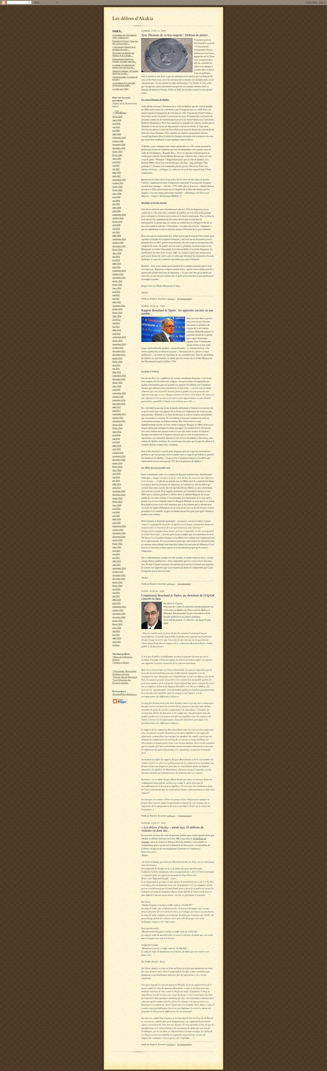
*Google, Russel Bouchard (124, 676)
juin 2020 (116, 516)
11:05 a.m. (171, 816)
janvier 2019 (117, 463)
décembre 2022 (118, 617)
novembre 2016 (118, 400)
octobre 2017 (117, 418)
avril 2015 (116, 365)
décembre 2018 (118, 460)
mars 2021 (116, 547)
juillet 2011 (116, 302)
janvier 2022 (117, 582)
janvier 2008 (117, 187)
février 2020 (117, 502)
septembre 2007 (119, 180)
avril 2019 (116, 474)
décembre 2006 (118, 148)
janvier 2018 (117, 425)
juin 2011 (116, 299)
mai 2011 (116, 295)
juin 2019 (116, 481)
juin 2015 (116, 369)
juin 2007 (116, 169)
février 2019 (117, 467)
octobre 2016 (117, 397)
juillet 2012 (116, 330)
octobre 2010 (117, 274)
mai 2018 (116, 439)
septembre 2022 (119, 607)
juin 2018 (116, 442)
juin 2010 (116, 260)
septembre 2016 (119, 393)
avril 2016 (116, 390)
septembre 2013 (119, 344)
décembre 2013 (118, 355)
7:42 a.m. (171, 299)
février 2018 (117, 428)
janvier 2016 (117, 383)
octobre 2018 (117, 453)
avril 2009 (116, 225)
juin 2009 (116, 232)
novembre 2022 (118, 614)
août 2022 (116, 603)
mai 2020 (116, 512)
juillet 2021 (116, 561)
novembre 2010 (118, 278)
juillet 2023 (116, 638)
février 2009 (117, 222)
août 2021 (116, 565)
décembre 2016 (118, 404)
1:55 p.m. (171, 584)
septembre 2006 (119, 138)
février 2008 (117, 190)
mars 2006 (116, 120)
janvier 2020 (117, 498)
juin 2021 (116, 558)
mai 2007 (116, 166)
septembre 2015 (119, 376)
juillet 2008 (116, 208)
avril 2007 (116, 162)
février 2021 (117, 544)
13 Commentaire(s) (184, 299)
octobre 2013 (117, 348)
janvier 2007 (117, 152)
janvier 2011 (117, 281)
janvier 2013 (117, 341)
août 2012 (116, 334)
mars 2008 (116, 194)
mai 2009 (116, 229)
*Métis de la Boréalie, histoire (122, 658)
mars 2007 (116, 159)
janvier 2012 (117, 309)
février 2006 (117, 117)
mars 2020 (116, 505)
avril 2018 (116, 435)
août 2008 (116, 211)
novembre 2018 (118, 456)
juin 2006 (116, 131)
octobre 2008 (117, 218)
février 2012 (117, 313)
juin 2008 (116, 204)
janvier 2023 (117, 621)
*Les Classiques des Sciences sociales (121, 681)
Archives (116, 645)
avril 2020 (116, 509)
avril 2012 (116, 320)
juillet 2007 (116, 173)
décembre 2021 (118, 579)
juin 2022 (116, 596)
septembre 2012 (119, 337)
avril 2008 (116, 197)
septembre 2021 (119, 568)
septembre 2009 (119, 239)
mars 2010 (116, 253)
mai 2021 (116, 554)
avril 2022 (116, 589)
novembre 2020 (118, 533)
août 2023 (116, 642)
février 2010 (117, 250)
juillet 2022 (116, 600)
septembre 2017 (119, 414)
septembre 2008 (119, 215)
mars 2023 (116, 628)
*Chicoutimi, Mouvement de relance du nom (124, 673)
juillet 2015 (116, 372)
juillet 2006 (116, 134)
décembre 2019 (118, 495)
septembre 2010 (119, 271)
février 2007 (117, 155)
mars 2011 (116, 288)
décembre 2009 (118, 246)
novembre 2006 (118, 145)
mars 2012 (116, 316)
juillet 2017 (116, 407)
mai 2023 (116, 631)
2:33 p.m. (171, 1044)
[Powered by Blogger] (119, 703)
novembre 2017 (118, 421)
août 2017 (116, 411)
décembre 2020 (118, 537)
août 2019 (116, 488)
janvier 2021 (117, 540)
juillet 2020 (116, 519)
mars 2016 (116, 386)
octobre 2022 (117, 610)
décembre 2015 (118, 379)
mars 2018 (116, 432)
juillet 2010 (116, 264)
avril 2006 (116, 124)
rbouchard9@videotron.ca (124, 694)
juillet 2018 (116, 446)
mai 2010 (116, 257)
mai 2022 (116, 593)
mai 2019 (116, 477)
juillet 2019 (116, 484)
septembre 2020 (119, 526)
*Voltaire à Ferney (120, 662)
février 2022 (117, 586)
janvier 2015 (117, 358)
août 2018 (116, 449)
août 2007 (116, 176)
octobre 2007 (117, 183)
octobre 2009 (117, 243)
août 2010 (116, 267)
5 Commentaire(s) (184, 584)
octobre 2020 (117, 530)
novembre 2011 (118, 306)
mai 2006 (116, 127)
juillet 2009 (116, 236)
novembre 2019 (118, 491)
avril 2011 (116, 292)
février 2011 (117, 285)
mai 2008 (116, 201)
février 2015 (117, 362)
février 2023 (117, 624)
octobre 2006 (117, 141)
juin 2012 (116, 327)
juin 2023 (116, 635)
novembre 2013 (118, 351)
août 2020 (116, 523)
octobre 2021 (117, 572)
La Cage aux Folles (120, 89)
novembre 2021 (118, 575)
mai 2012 (116, 323)
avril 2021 (116, 551)
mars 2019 (116, 470)
